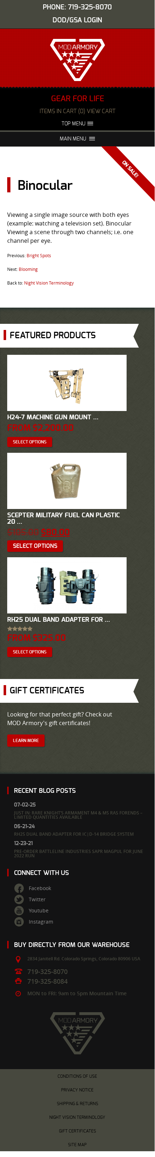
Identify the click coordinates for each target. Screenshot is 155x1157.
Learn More (26, 740)
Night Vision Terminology (49, 283)
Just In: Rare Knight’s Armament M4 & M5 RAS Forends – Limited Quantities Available (78, 815)
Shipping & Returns (77, 1104)
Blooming (28, 269)
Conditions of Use (77, 1076)
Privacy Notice (77, 1090)
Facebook (40, 888)
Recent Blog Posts (45, 790)
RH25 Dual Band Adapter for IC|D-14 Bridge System (74, 834)
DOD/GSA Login (77, 20)
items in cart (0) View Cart (77, 111)
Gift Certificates (77, 1131)
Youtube (39, 910)
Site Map (77, 1145)
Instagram (41, 922)
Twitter (37, 899)
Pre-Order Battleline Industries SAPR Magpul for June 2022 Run (78, 853)
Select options (29, 442)
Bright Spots (39, 255)
